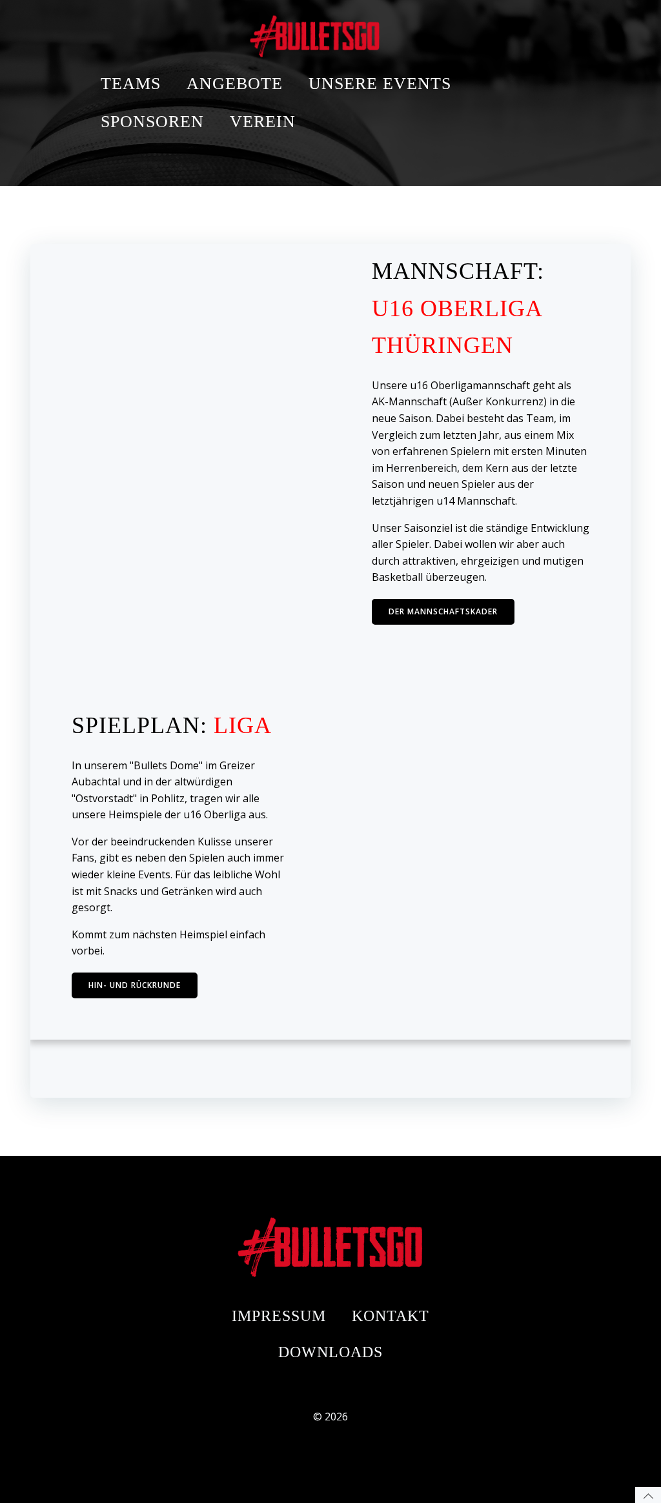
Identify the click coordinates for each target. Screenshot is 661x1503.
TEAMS (131, 83)
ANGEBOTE (235, 83)
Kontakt (390, 1315)
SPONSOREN (152, 121)
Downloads (330, 1352)
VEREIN (263, 121)
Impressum (279, 1315)
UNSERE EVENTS (380, 83)
